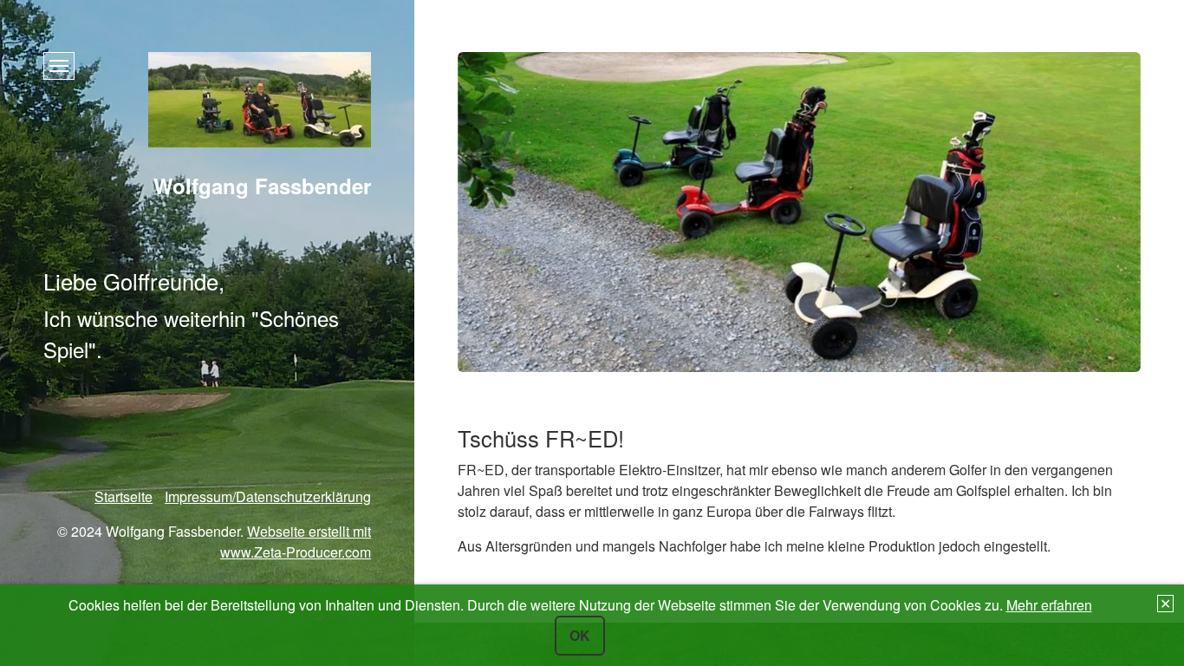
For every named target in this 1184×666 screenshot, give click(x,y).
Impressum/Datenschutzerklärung (268, 496)
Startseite (123, 496)
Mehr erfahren (1049, 605)
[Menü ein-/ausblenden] (59, 66)
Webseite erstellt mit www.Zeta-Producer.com (295, 541)
